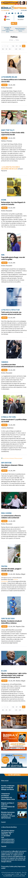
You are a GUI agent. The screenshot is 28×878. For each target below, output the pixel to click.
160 (3, 49)
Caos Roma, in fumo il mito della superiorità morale (12, 133)
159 (23, 46)
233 (20, 49)
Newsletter (21, 19)
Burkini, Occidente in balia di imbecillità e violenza (11, 622)
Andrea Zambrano (7, 428)
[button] (14, 23)
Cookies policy (13, 866)
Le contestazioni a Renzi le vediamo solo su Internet (11, 517)
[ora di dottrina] (14, 760)
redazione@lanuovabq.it (7, 839)
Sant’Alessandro (20, 28)
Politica (17, 40)
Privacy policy (5, 866)
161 (6, 49)
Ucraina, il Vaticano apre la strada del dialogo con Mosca (7, 787)
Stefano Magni (20, 574)
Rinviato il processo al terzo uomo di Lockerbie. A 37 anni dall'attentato (8, 815)
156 (13, 46)
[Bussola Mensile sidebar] (14, 741)
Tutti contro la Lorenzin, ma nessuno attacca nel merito (11, 313)
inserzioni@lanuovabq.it (7, 842)
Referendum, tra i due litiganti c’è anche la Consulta (13, 203)
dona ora (21, 16)
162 (10, 49)
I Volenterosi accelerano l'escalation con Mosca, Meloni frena (8, 796)
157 (17, 46)
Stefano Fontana (6, 141)
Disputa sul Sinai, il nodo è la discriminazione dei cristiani (8, 805)
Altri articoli (14, 774)
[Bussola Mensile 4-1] (14, 722)
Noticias (8, 19)
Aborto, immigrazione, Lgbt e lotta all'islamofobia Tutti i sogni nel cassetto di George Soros (14, 675)
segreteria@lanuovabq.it (8, 841)
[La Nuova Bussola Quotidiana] (14, 8)
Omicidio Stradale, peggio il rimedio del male (11, 570)
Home (11, 40)
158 (20, 46)
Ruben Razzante (6, 88)
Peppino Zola (20, 626)
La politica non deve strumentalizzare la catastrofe (12, 365)
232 (16, 49)
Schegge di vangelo (7, 28)
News (8, 16)
